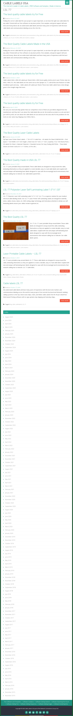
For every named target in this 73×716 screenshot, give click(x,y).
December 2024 (10, 337)
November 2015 (10, 695)
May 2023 (8, 401)
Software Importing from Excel (60, 701)
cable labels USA (51, 35)
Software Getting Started (43, 701)
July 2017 (8, 628)
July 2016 (8, 668)
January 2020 (9, 533)
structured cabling (51, 274)
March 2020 (8, 526)
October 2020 (9, 503)
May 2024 (8, 361)
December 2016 (10, 651)
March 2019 (8, 567)
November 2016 (10, 655)
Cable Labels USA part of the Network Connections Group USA (41, 708)
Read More (64, 31)
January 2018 (9, 608)
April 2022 (8, 442)
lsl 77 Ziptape (65, 181)
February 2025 (9, 330)
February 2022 (9, 449)
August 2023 (9, 391)
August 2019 (9, 550)
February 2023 (9, 411)
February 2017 (9, 645)
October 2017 (9, 618)
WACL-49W (19, 38)
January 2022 (9, 452)
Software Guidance (28, 701)
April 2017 (8, 638)
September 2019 (10, 547)
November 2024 (10, 340)
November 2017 (10, 614)
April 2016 (8, 679)
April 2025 (8, 324)
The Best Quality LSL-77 (15, 217)
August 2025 (9, 317)
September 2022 (10, 425)
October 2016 (9, 658)
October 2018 (9, 584)
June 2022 (8, 435)
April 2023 (8, 405)
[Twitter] (29, 712)
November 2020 (10, 499)
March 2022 (8, 445)
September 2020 (10, 506)
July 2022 (8, 432)
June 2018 (8, 597)
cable (13, 304)
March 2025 (8, 327)
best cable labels (21, 35)
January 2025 (9, 334)
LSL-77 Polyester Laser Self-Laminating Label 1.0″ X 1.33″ (31, 189)
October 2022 (9, 422)
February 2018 (9, 604)
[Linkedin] (40, 712)
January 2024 (9, 374)
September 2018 (10, 587)
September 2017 (10, 621)
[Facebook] (26, 712)
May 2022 (8, 439)
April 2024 (8, 364)
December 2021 (10, 455)
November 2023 (10, 381)
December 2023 (10, 378)
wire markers (26, 38)
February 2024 (9, 371)
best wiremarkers (31, 35)
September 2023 (10, 388)
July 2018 (8, 594)
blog (38, 35)
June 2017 (8, 631)
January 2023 (9, 415)
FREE (57, 65)
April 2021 (8, 482)
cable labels (43, 35)
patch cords (42, 274)
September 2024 (10, 347)
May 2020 (8, 520)
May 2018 (8, 601)
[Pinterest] (36, 712)
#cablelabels (12, 35)
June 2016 (8, 672)
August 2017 (9, 624)
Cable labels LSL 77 (13, 283)
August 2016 (9, 665)
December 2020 (10, 496)
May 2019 (8, 560)
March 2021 (8, 486)
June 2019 (8, 557)
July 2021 (8, 472)
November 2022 (10, 418)
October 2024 (9, 344)
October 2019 (9, 543)
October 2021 (9, 462)
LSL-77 (14, 38)
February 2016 (9, 685)
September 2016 (10, 662)
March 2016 (8, 682)
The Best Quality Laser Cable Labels (21, 132)
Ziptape (32, 38)
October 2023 (9, 384)
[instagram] (47, 712)
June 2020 (8, 516)
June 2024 (8, 357)
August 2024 (9, 351)
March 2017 (8, 641)
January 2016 (9, 689)
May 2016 (8, 675)
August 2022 (9, 428)
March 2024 (8, 368)
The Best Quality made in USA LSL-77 (21, 160)
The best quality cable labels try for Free (23, 14)
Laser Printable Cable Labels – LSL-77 (22, 253)
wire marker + (27, 67)
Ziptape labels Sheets (18, 277)
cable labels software (25, 274)
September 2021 (10, 466)
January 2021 (9, 493)
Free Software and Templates (12, 701)
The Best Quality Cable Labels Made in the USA (26, 44)
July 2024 (8, 354)
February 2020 (9, 530)
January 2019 (9, 574)
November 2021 (10, 459)
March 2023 (8, 408)
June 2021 (8, 476)
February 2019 (9, 570)
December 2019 (10, 537)
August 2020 (9, 510)
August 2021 (9, 469)
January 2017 (9, 648)
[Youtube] (33, 712)
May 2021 (8, 479)
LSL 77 (10, 38)
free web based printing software (48, 124)
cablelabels (19, 304)
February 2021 (9, 489)
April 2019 (8, 564)
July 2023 (8, 395)
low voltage (61, 124)
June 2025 (8, 320)
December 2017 (10, 611)
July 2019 (8, 553)
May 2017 (8, 635)
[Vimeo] (43, 712)
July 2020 (8, 513)
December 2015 (10, 692)
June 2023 (8, 398)
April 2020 (8, 523)
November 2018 (10, 580)
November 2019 (10, 540)
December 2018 (10, 577)
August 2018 (9, 591)
